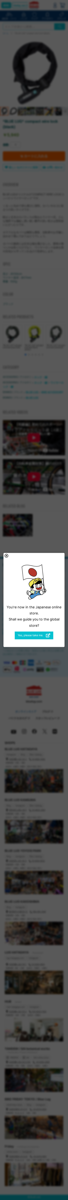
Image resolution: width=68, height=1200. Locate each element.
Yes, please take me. (31, 635)
